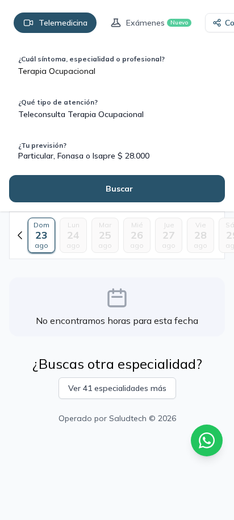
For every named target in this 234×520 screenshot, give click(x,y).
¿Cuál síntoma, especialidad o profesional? (91, 59)
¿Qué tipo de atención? (58, 102)
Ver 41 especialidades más (117, 388)
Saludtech (128, 418)
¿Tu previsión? (42, 145)
